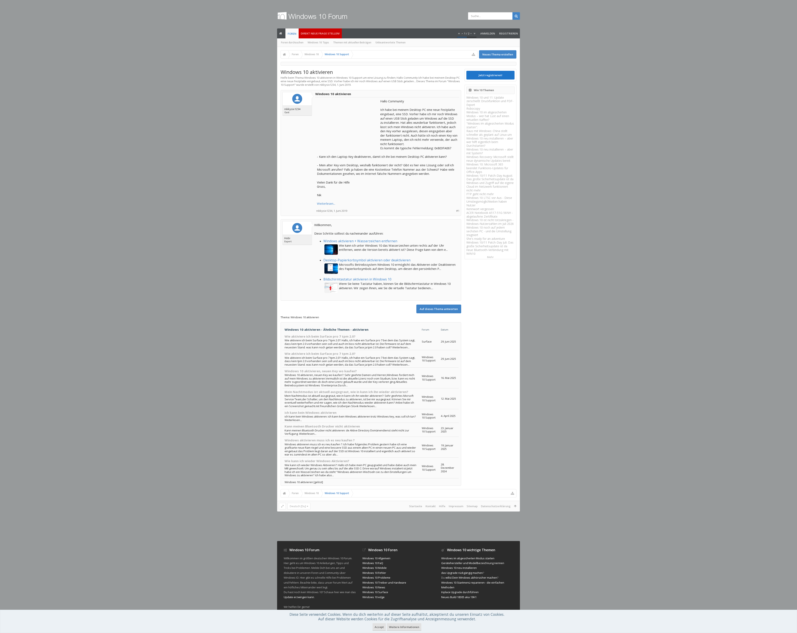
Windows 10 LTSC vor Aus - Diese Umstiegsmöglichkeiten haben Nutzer (489, 201)
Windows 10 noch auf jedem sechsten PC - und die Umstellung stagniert (488, 231)
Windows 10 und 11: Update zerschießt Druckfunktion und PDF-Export (489, 101)
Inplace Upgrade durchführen (460, 592)
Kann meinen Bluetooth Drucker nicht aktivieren (322, 426)
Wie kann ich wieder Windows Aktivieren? (317, 461)
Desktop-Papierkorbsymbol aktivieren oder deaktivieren (367, 260)
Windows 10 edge (373, 597)
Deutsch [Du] (298, 506)
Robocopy (473, 108)
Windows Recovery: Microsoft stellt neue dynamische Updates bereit (490, 159)
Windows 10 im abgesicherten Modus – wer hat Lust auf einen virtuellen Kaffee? (487, 116)
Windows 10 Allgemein (376, 558)
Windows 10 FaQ (372, 563)
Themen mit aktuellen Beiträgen (352, 42)
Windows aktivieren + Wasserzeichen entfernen (360, 241)
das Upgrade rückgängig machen (462, 573)
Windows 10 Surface (375, 592)
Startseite (415, 506)
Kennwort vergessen (480, 209)
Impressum (456, 506)
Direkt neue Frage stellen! (320, 33)
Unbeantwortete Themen (390, 42)
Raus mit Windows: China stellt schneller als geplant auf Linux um (489, 133)
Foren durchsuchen (292, 42)
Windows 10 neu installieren (459, 568)
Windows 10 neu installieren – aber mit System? (489, 151)
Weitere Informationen (404, 627)
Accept (379, 627)
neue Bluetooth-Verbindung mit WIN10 (487, 252)
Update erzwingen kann (299, 597)
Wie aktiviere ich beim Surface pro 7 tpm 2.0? (320, 336)
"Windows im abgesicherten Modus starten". (490, 125)
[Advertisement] (348, 125)
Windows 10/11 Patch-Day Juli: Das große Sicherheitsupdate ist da (489, 244)
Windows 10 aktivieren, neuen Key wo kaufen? (321, 371)
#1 (457, 211)
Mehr (490, 257)
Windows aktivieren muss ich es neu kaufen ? (320, 440)
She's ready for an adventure (485, 239)
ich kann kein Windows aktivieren (310, 412)
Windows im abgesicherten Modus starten (467, 558)
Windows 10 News (373, 587)
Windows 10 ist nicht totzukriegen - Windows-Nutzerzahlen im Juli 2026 (490, 222)
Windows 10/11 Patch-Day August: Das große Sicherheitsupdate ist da (489, 177)
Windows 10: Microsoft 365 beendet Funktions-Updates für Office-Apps (487, 168)
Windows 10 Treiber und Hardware (384, 582)
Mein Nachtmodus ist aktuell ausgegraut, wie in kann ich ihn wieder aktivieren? (346, 392)
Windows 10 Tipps (318, 42)
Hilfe (442, 506)
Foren (292, 34)
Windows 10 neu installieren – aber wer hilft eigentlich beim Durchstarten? (489, 142)
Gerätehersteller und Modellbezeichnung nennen (472, 563)
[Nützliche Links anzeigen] (473, 54)
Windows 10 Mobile (374, 568)
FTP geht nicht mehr (480, 194)
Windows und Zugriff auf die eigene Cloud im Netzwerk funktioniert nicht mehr (490, 186)
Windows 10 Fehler (374, 573)
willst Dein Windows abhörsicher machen (471, 577)
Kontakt (430, 506)
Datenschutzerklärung (496, 506)
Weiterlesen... (326, 203)
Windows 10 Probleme (376, 577)
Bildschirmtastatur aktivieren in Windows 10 (357, 279)
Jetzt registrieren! (490, 75)
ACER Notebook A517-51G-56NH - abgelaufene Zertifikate (489, 214)
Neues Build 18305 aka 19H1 (459, 597)
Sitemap (472, 506)
